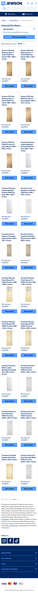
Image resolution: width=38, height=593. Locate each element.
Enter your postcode (19, 37)
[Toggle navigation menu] (36, 3)
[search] (19, 9)
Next (14, 499)
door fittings (14, 525)
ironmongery (5, 519)
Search (4, 9)
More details (9, 86)
